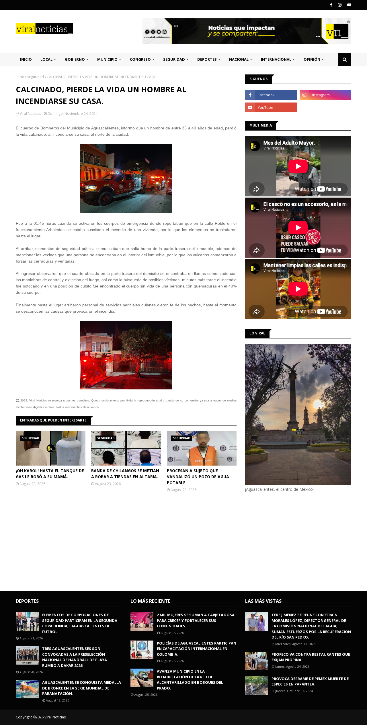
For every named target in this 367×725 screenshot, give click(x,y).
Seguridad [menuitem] (174, 59)
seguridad (35, 76)
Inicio (20, 76)
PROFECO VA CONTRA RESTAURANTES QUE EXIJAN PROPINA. (311, 657)
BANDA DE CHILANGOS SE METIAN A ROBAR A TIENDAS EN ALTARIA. (125, 473)
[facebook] (331, 5)
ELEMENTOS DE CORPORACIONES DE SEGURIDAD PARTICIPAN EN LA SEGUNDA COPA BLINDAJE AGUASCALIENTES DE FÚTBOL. (79, 623)
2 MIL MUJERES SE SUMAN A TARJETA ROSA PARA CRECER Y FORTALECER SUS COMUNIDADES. (196, 620)
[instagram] (340, 5)
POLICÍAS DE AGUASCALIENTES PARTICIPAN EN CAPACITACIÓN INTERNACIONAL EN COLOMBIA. (196, 649)
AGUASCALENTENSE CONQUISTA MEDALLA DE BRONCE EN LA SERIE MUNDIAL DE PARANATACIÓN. (81, 688)
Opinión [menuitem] (312, 59)
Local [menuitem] (46, 59)
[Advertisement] (293, 541)
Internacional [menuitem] (276, 59)
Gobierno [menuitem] (75, 59)
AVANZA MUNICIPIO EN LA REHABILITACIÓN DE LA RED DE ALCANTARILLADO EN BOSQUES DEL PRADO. (190, 680)
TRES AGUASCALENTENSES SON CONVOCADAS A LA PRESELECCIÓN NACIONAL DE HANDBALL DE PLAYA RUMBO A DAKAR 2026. (74, 657)
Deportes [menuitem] (207, 59)
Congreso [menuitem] (140, 59)
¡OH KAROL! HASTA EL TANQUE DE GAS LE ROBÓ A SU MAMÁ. (50, 473)
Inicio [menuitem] (26, 59)
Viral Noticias (30, 113)
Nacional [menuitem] (239, 59)
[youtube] (348, 5)
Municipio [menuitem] (107, 59)
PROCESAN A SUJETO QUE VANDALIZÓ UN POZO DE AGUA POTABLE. (198, 476)
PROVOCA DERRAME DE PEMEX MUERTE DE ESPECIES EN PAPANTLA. (310, 681)
